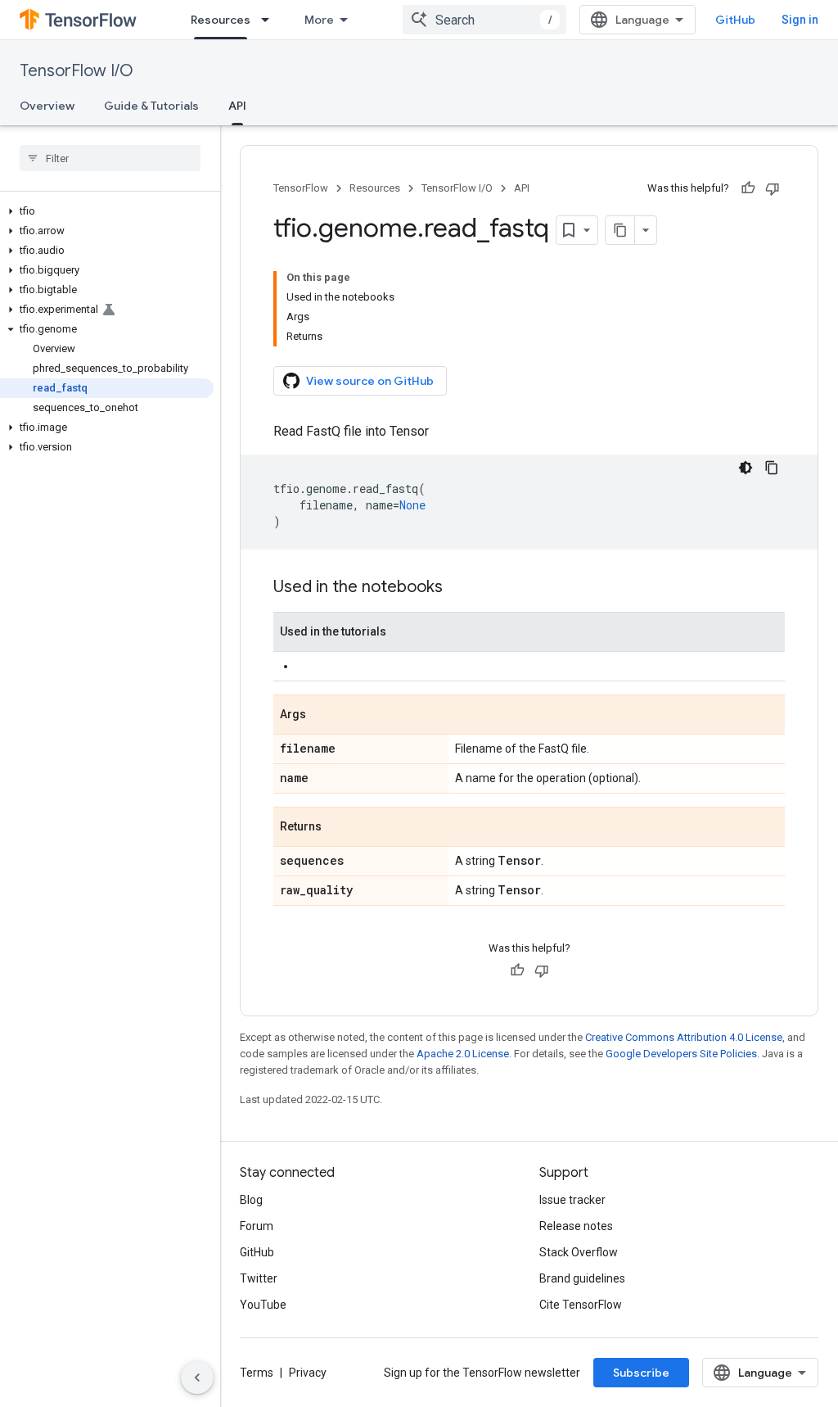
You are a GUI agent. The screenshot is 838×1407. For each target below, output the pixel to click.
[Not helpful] (772, 188)
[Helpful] (748, 188)
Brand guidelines (582, 1278)
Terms (256, 1372)
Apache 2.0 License (463, 1053)
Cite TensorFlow (580, 1304)
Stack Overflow (578, 1252)
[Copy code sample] (772, 468)
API (237, 105)
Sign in (800, 19)
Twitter (258, 1278)
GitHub (735, 19)
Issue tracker (572, 1199)
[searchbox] (110, 158)
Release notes (576, 1226)
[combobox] (484, 19)
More (319, 19)
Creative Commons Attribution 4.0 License (683, 1037)
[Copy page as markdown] (620, 230)
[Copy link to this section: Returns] (338, 828)
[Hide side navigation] (197, 1377)
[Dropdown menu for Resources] (270, 19)
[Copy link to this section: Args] (322, 716)
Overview (47, 105)
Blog (251, 1199)
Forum (256, 1226)
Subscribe (641, 1372)
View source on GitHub (370, 380)
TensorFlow (300, 188)
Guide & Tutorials (151, 105)
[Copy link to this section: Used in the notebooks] (459, 588)
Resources (220, 19)
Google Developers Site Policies (681, 1053)
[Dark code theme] (745, 468)
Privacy (308, 1372)
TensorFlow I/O (76, 71)
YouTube (263, 1304)
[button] (107, 211)
